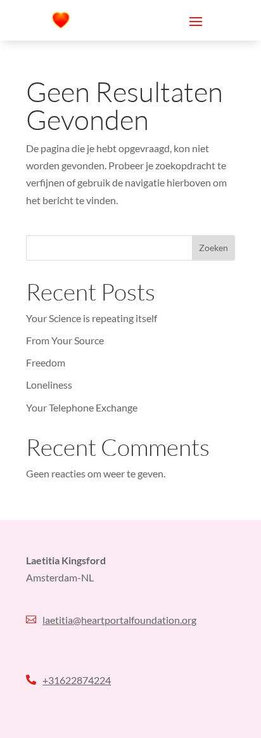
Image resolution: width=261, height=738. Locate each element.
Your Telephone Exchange (81, 407)
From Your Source (66, 340)
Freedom (45, 362)
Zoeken (213, 247)
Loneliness (49, 385)
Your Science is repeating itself (91, 318)
